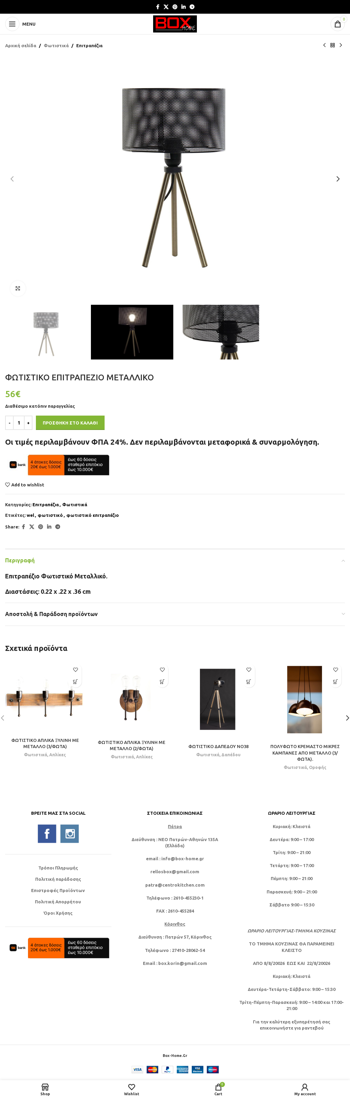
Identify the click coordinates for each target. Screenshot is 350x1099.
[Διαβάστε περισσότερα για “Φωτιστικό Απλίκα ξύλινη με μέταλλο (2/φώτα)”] (162, 682)
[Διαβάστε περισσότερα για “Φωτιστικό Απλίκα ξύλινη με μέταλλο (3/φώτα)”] (76, 682)
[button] (12, 179)
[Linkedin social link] (183, 7)
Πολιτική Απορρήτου (58, 901)
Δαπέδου (231, 754)
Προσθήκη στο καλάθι (70, 422)
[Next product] (341, 45)
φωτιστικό (50, 515)
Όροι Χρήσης (57, 913)
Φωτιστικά (56, 45)
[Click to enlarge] (18, 288)
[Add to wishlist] (76, 670)
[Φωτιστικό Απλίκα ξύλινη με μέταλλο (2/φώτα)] (132, 698)
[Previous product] (324, 45)
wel (30, 515)
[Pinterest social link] (175, 7)
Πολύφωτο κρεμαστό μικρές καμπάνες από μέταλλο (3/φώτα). (305, 752)
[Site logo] (175, 23)
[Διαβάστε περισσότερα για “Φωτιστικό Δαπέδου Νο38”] (249, 682)
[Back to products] (332, 45)
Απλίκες (57, 754)
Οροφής (317, 767)
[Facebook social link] (157, 7)
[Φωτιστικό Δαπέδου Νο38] (218, 700)
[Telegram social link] (192, 7)
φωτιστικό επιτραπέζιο (92, 515)
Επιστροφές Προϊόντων (58, 890)
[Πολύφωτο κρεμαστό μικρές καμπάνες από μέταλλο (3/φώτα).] (305, 700)
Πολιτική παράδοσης (58, 879)
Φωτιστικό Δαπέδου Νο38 (218, 746)
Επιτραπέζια (89, 45)
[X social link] (166, 7)
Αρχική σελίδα (20, 45)
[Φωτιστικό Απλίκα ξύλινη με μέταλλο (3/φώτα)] (45, 697)
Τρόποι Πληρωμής (58, 867)
